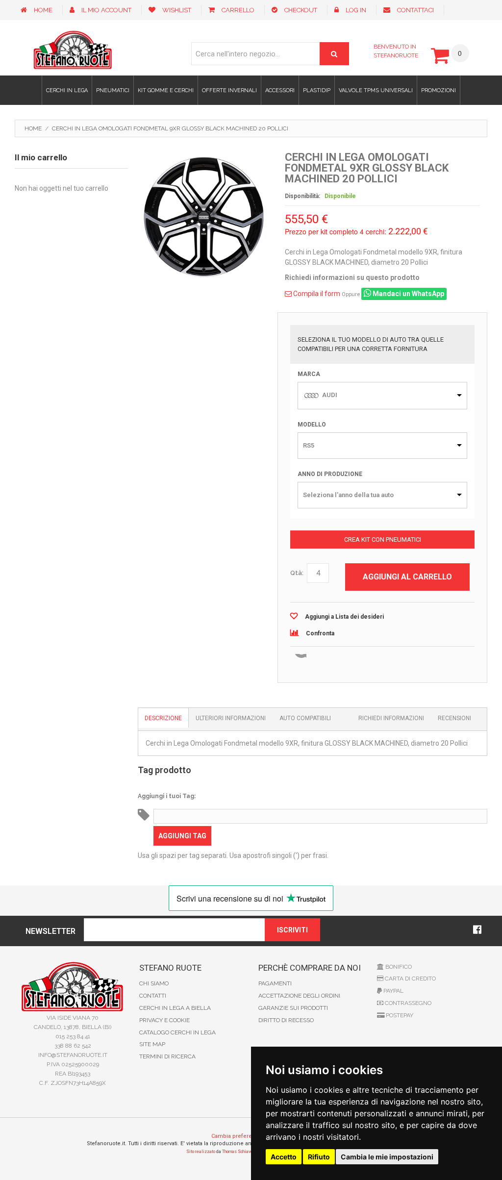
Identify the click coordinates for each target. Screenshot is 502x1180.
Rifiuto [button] (319, 1157)
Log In (356, 10)
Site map (152, 1044)
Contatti (152, 995)
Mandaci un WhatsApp (407, 294)
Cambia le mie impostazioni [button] (387, 1157)
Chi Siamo (154, 983)
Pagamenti (275, 983)
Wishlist (176, 10)
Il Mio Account (106, 10)
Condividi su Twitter (339, 660)
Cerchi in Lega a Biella (175, 1007)
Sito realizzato (200, 1151)
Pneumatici (112, 90)
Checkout (300, 10)
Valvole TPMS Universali (376, 90)
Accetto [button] (284, 1157)
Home (43, 10)
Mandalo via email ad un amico (300, 660)
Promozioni (438, 90)
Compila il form (316, 294)
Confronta (320, 633)
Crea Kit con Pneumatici (382, 539)
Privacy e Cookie (164, 1020)
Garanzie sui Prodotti (293, 1007)
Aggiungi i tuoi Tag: (167, 796)
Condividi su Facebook (319, 660)
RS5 (308, 445)
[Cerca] (334, 53)
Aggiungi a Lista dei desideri (344, 616)
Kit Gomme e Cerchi (166, 90)
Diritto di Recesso (286, 1020)
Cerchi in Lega (67, 90)
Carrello (238, 10)
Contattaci (415, 10)
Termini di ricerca (167, 1056)
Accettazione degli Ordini (299, 995)
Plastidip (316, 90)
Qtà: (296, 573)
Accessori (280, 90)
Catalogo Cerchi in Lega (177, 1032)
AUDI (329, 395)
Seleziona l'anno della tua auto (348, 495)
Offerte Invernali (229, 90)
